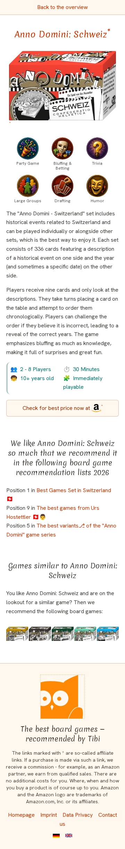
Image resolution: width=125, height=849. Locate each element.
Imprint (48, 814)
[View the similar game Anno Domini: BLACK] (40, 634)
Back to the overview (62, 7)
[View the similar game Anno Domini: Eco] (63, 634)
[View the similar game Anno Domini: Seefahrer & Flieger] (108, 634)
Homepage (21, 814)
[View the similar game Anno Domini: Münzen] (17, 634)
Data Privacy (77, 814)
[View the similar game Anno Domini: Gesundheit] (85, 634)
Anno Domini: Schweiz (62, 34)
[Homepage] (62, 697)
